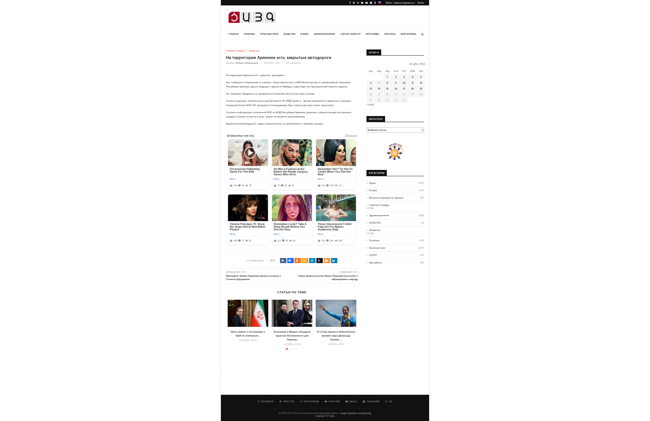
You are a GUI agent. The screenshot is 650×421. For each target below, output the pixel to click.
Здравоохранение (324, 34)
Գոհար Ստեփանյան (247, 63)
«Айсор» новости (350, 34)
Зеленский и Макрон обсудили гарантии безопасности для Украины (292, 335)
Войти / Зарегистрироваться (400, 2)
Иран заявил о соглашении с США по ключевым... (248, 333)
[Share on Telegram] (312, 260)
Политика (249, 34)
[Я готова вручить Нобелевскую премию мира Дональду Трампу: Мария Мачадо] (336, 313)
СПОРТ (396, 255)
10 (404, 82)
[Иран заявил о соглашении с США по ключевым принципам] (248, 313)
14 (379, 88)
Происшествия (269, 34)
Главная (234, 34)
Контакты (390, 34)
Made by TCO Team (325, 416)
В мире (305, 34)
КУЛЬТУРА (396, 222)
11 (412, 82)
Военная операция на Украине (396, 197)
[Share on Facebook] (290, 260)
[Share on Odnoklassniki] (298, 260)
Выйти (421, 2)
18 (412, 88)
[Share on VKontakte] (283, 260)
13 (371, 88)
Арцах (396, 182)
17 (404, 88)
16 (396, 88)
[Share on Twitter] (319, 260)
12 (421, 82)
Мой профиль (408, 34)
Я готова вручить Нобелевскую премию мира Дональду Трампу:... (336, 335)
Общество (289, 34)
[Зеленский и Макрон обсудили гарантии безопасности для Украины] (292, 313)
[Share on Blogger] (327, 260)
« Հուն (370, 104)
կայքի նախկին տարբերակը (355, 413)
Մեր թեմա (396, 262)
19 (421, 88)
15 (387, 88)
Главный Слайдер (235, 50)
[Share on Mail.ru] (305, 260)
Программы (372, 34)
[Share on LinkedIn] (334, 260)
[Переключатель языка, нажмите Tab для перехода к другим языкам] (379, 2)
